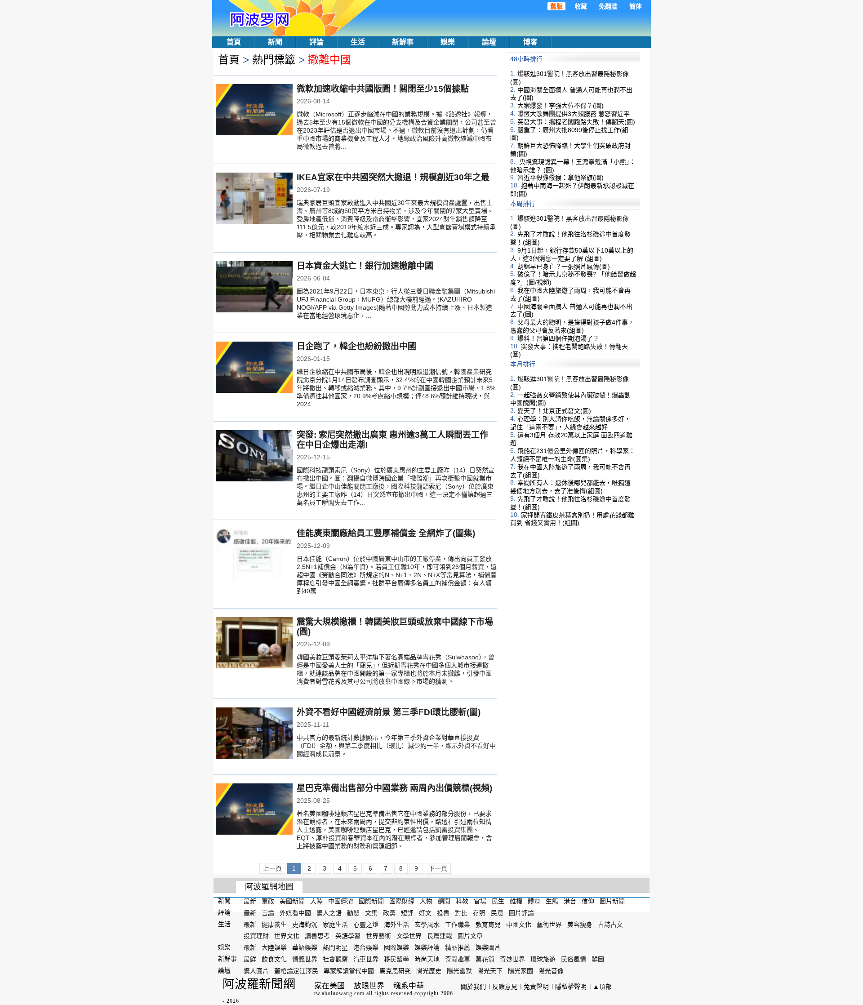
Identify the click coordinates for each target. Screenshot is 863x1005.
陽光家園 (520, 970)
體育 (534, 901)
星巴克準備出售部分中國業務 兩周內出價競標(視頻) (394, 788)
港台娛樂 (365, 947)
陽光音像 (551, 970)
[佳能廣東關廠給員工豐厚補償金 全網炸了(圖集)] (254, 555)
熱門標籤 (273, 59)
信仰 (588, 901)
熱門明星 (335, 947)
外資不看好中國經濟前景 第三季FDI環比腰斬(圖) (388, 712)
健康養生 (274, 924)
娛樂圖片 (488, 947)
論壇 (489, 42)
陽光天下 (490, 970)
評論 (316, 42)
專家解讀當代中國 (349, 970)
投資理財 (256, 935)
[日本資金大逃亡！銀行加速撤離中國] (254, 287)
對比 (461, 912)
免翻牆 (608, 6)
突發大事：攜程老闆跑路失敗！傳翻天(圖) (576, 121)
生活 (358, 42)
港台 (570, 901)
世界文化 (286, 935)
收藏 (580, 6)
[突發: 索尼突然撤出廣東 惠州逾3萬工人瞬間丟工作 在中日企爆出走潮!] (254, 456)
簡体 (635, 6)
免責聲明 (536, 986)
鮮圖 (598, 959)
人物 (426, 901)
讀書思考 (317, 935)
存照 (479, 912)
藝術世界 (549, 924)
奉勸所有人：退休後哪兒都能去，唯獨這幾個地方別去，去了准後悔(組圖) (570, 486)
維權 (516, 901)
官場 (480, 901)
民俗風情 (573, 959)
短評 (407, 912)
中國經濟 (340, 901)
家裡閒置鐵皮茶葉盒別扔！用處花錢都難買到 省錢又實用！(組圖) (572, 518)
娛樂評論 (427, 947)
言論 (268, 912)
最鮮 (250, 959)
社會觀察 (335, 959)
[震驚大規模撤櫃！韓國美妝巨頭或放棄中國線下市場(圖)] (254, 643)
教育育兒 (488, 924)
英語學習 (347, 935)
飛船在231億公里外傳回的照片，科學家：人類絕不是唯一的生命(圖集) (572, 454)
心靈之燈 (365, 924)
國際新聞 (371, 901)
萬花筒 (485, 959)
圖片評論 (521, 912)
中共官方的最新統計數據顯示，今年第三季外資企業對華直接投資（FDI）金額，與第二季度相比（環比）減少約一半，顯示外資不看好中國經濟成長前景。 (396, 745)
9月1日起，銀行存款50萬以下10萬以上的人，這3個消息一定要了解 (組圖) (571, 254)
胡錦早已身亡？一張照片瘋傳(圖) (563, 266)
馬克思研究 (395, 970)
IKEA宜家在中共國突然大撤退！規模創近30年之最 (393, 177)
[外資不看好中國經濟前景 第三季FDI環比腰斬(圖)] (254, 733)
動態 (353, 912)
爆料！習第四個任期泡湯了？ (558, 338)
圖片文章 (470, 935)
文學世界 (409, 935)
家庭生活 (335, 924)
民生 (498, 901)
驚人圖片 (256, 970)
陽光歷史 (428, 970)
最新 (250, 901)
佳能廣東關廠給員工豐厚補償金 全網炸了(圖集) (386, 533)
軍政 (268, 901)
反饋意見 (504, 986)
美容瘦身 (579, 924)
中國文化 (518, 924)
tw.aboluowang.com (339, 993)
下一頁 (437, 868)
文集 (371, 912)
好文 (425, 912)
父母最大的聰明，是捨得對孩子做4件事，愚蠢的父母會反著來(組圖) (572, 326)
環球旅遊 (543, 959)
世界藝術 (378, 935)
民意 (497, 912)
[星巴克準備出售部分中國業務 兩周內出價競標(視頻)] (254, 809)
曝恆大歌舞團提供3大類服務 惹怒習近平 (573, 113)
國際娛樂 (396, 947)
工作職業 (457, 924)
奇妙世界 (512, 959)
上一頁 (272, 868)
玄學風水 (427, 924)
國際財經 (401, 901)
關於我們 (473, 986)
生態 (552, 901)
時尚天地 (427, 959)
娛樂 (447, 42)
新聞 (275, 42)
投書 (443, 912)
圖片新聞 (612, 901)
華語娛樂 (304, 947)
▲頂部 (602, 986)
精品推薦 (457, 947)
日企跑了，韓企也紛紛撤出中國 (356, 346)
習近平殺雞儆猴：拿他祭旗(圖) (560, 177)
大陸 (316, 901)
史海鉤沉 (304, 924)
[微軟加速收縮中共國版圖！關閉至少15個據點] (254, 110)
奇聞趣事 (457, 959)
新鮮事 (403, 42)
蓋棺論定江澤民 (296, 970)
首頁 (234, 42)
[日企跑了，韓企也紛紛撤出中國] (254, 368)
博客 (530, 42)
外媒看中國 (295, 912)
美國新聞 (292, 901)
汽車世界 (365, 959)
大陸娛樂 (274, 947)
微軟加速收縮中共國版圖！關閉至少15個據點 (383, 88)
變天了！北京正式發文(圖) (554, 410)
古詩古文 (610, 924)
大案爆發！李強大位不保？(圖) (560, 105)
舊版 (556, 6)
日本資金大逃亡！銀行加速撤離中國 (365, 266)
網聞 (444, 901)
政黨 (389, 912)
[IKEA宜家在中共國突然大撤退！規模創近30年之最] (254, 199)
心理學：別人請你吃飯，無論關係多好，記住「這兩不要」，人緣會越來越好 (570, 423)
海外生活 (396, 924)
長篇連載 (439, 935)
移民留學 (396, 959)
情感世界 (304, 959)
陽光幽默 (459, 970)
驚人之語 (329, 912)
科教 (462, 901)
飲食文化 (274, 959)
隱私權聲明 (571, 986)
